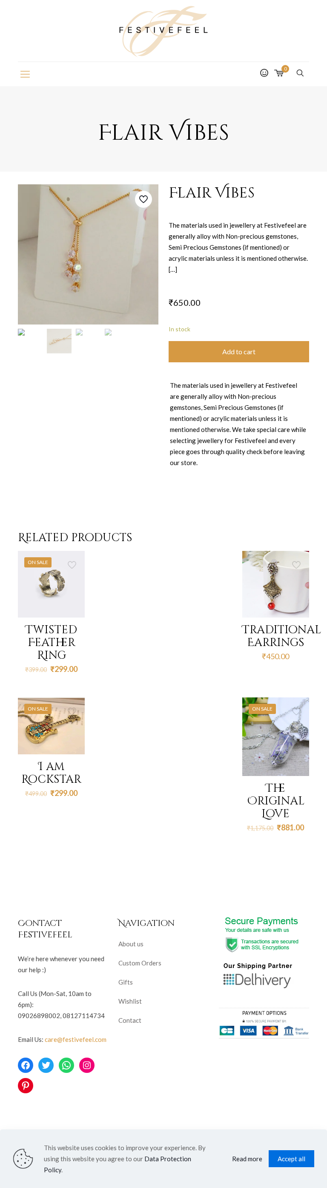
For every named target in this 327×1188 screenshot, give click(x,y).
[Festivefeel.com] (163, 31)
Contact (129, 1020)
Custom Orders (139, 963)
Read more (247, 1159)
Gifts (125, 982)
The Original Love (275, 801)
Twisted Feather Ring (51, 643)
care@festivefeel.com (75, 1039)
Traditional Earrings (281, 636)
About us (130, 944)
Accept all (291, 1159)
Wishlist (130, 1001)
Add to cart (238, 351)
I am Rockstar (51, 773)
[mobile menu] (25, 74)
